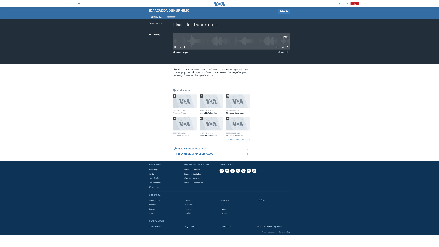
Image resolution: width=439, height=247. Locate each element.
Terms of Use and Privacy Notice (269, 227)
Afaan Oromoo (154, 200)
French (152, 213)
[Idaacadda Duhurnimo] (185, 101)
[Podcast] (243, 171)
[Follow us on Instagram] (232, 171)
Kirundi (188, 209)
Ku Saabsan (171, 17)
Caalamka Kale (155, 183)
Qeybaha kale (156, 17)
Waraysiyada (154, 187)
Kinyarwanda (190, 205)
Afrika (151, 174)
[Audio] (347, 4)
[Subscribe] (249, 171)
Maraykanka (154, 179)
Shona (223, 205)
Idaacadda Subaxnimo (193, 179)
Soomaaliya (153, 170)
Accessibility (226, 227)
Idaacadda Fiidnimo (192, 170)
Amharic (152, 205)
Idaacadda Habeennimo (193, 183)
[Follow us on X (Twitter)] (238, 171)
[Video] (340, 4)
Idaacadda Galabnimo (192, 174)
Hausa (187, 200)
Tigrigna (224, 213)
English (152, 209)
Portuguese (225, 200)
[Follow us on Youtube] (227, 171)
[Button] (154, 35)
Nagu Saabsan (190, 227)
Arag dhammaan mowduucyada (238, 139)
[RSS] (254, 171)
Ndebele (188, 213)
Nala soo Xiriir (155, 227)
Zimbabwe (260, 200)
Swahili (223, 209)
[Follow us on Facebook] (222, 171)
